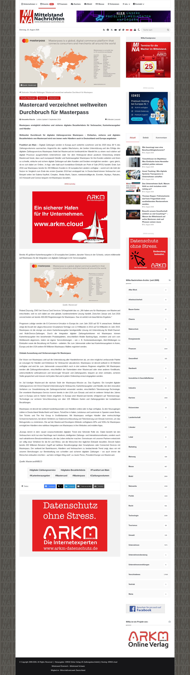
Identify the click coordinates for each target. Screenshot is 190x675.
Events (47, 4)
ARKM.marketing (69, 184)
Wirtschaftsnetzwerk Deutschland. (73, 670)
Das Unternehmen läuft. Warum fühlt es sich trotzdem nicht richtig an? (155, 186)
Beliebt (146, 138)
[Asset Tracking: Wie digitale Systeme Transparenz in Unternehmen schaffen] (133, 175)
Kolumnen (114, 4)
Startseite (25, 92)
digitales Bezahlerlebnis (73, 470)
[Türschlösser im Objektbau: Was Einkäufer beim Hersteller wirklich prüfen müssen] (133, 162)
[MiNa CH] (127, 30)
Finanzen (63, 4)
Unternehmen (29, 4)
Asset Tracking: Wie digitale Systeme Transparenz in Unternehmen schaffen (154, 174)
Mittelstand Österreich (60, 666)
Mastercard (61, 476)
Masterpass (79, 476)
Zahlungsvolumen (100, 476)
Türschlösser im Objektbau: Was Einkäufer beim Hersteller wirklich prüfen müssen (155, 161)
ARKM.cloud (112, 662)
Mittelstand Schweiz (77, 666)
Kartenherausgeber (40, 476)
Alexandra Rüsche (28, 119)
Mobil (89, 4)
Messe (101, 4)
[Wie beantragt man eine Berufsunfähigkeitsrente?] (133, 151)
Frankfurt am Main (100, 470)
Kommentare (161, 138)
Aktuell (132, 138)
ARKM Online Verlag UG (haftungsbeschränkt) (82, 662)
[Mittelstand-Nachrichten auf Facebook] (145, 613)
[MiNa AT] (131, 30)
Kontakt (138, 4)
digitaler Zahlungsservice (43, 470)
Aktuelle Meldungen (37, 92)
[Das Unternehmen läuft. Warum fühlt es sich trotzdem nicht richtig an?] (133, 187)
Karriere (77, 4)
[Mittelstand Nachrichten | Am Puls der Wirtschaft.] (41, 17)
